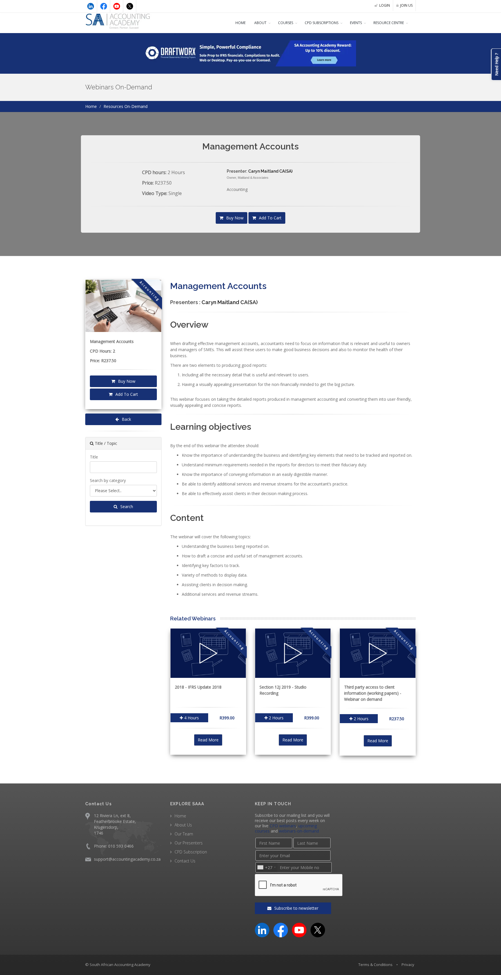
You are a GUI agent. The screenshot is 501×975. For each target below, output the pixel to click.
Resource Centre (388, 22)
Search (126, 506)
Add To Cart (270, 218)
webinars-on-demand (299, 831)
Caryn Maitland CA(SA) (270, 171)
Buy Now (234, 218)
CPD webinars (283, 825)
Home (240, 22)
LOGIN (384, 5)
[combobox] (266, 867)
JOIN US (406, 5)
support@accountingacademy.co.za (127, 859)
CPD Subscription (191, 852)
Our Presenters (189, 843)
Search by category (108, 480)
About (260, 22)
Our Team (184, 834)
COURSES (285, 22)
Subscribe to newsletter (295, 908)
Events (356, 22)
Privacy (408, 964)
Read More (208, 740)
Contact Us (185, 861)
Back (126, 419)
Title (94, 457)
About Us (183, 825)
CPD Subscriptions (321, 22)
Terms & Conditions (375, 964)
